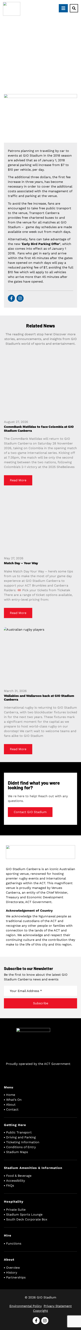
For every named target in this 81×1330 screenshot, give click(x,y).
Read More (18, 480)
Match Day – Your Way (21, 563)
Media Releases (38, 59)
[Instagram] (20, 298)
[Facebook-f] (11, 298)
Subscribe (40, 1003)
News (56, 59)
